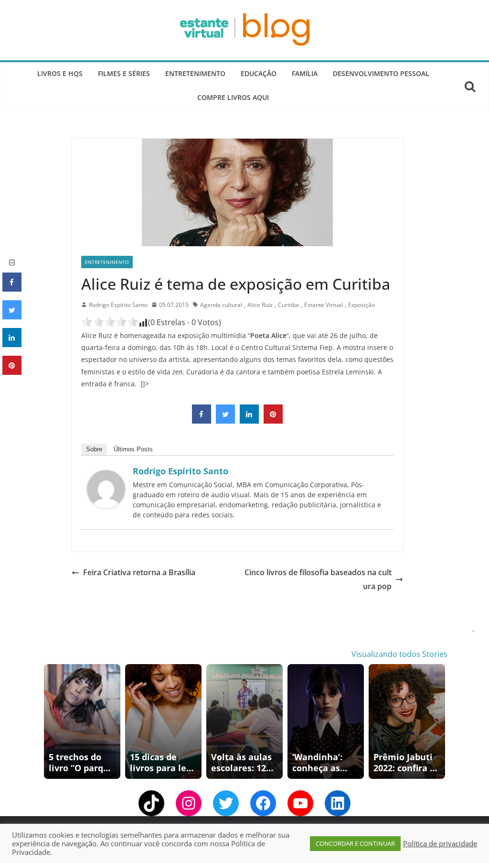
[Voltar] (50, 721)
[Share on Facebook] (201, 421)
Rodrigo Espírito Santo (118, 305)
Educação (258, 73)
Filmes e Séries (124, 73)
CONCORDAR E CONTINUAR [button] (355, 843)
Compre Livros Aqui (233, 97)
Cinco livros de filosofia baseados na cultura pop (318, 579)
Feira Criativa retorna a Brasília (139, 572)
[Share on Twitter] (225, 421)
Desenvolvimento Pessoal (381, 73)
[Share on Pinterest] (273, 421)
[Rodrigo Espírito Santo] (106, 476)
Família (305, 73)
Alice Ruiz (260, 305)
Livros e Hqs (60, 73)
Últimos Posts (133, 449)
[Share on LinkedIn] (11, 344)
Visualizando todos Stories (399, 654)
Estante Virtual (323, 305)
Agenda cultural (221, 305)
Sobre (94, 449)
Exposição (361, 305)
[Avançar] (439, 721)
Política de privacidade (440, 843)
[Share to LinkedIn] (249, 421)
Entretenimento (195, 73)
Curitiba (288, 305)
